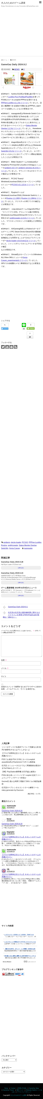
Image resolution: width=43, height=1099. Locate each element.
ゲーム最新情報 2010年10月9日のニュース (19, 588)
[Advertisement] (21, 33)
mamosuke (28, 548)
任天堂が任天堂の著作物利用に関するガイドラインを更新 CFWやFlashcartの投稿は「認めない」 (21, 615)
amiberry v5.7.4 (11, 168)
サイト (3, 676)
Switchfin (4, 548)
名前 (4, 660)
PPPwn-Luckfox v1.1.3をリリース (14, 103)
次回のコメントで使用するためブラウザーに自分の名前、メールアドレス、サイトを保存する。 (21, 688)
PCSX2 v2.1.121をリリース (23, 185)
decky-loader (16, 542)
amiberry (6, 542)
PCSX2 (25, 542)
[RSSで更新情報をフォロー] (15, 347)
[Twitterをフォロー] (3, 347)
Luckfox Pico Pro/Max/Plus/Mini (20, 97)
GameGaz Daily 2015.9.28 (12, 562)
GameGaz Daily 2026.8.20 (12, 811)
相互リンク (20, 1090)
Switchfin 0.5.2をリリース (11, 151)
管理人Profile (22, 1088)
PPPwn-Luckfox (35, 542)
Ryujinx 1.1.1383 (13, 198)
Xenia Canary (14, 548)
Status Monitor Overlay (27, 545)
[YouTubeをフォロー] (7, 347)
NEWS (17, 69)
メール (5, 668)
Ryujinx (4, 545)
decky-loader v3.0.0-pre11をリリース (21, 241)
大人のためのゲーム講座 (13, 3)
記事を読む (21, 567)
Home (6, 1088)
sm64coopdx (13, 545)
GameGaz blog (34, 1088)
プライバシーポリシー (24, 1092)
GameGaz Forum (8, 1090)
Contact (13, 1088)
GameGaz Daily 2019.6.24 (12, 573)
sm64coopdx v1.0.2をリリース (22, 218)
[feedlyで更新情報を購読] (11, 347)
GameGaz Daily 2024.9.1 (18, 607)
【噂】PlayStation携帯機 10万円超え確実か (19, 772)
